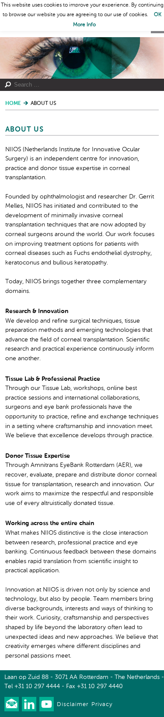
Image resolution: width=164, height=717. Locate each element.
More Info (84, 25)
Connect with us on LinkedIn (29, 704)
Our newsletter (11, 704)
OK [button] (157, 14)
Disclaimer (72, 704)
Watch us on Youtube (46, 704)
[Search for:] (78, 85)
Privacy (101, 704)
